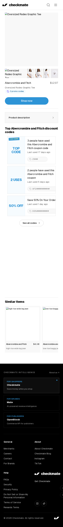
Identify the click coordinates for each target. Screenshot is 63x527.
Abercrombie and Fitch (16, 344)
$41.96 (36, 344)
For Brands (9, 463)
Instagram (39, 458)
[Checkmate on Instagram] (37, 503)
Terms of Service (12, 502)
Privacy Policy (11, 489)
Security (8, 484)
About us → (54, 372)
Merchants (9, 448)
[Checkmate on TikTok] (44, 503)
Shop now (26, 100)
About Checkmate (44, 448)
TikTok (38, 463)
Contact (8, 458)
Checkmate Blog (43, 453)
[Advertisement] (31, 262)
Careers (8, 453)
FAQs (6, 479)
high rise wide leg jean (16, 348)
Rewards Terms (11, 507)
